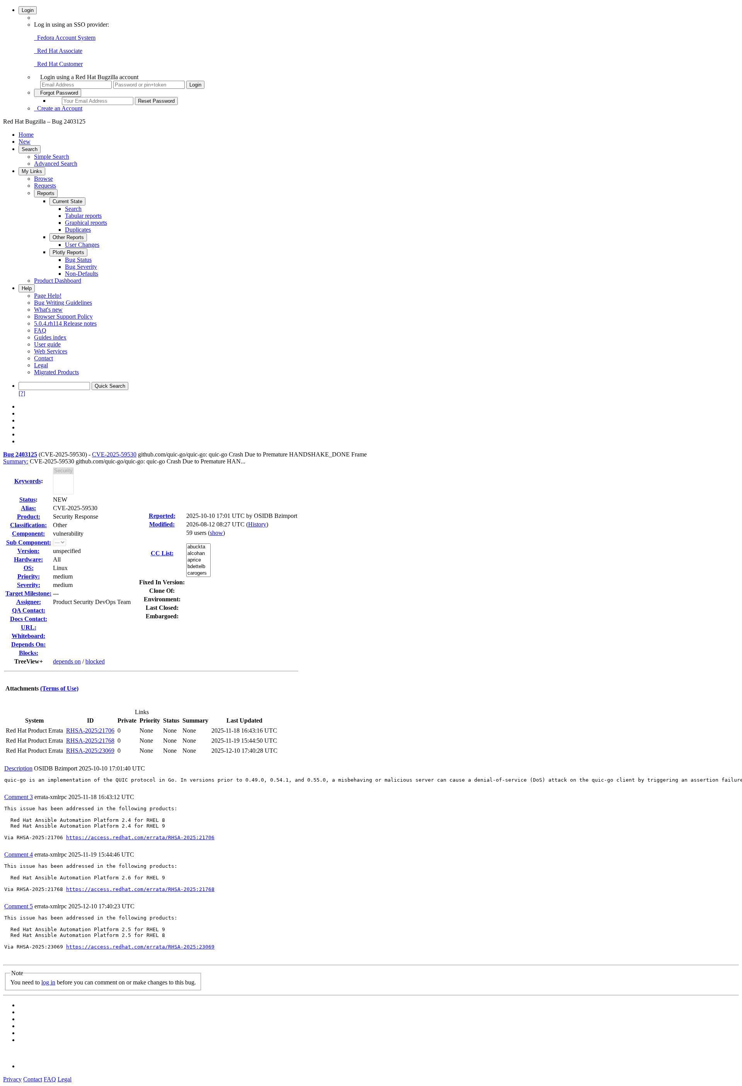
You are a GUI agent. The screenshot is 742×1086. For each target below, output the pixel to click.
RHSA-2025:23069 (90, 750)
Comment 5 (18, 906)
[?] (22, 393)
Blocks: (28, 653)
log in (48, 982)
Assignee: (28, 602)
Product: (28, 516)
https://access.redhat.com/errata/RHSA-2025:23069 (140, 947)
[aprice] (198, 560)
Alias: (28, 508)
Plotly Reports (68, 252)
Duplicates (78, 229)
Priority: (28, 576)
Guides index (50, 337)
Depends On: (28, 644)
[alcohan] (198, 553)
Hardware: (28, 559)
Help (27, 288)
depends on (67, 661)
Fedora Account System (64, 37)
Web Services (50, 351)
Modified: (162, 524)
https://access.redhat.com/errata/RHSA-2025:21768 (140, 889)
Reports (45, 193)
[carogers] (198, 573)
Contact (43, 358)
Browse (43, 178)
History (257, 524)
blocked (95, 661)
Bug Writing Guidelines (63, 302)
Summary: (15, 461)
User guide (47, 344)
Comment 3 (18, 797)
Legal (41, 365)
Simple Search (51, 156)
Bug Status (78, 259)
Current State (67, 201)
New (25, 141)
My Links (32, 171)
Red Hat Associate (58, 51)
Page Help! (47, 295)
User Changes (82, 244)
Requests (45, 185)
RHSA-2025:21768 (90, 740)
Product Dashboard (57, 280)
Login (28, 10)
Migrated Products (56, 372)
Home (26, 134)
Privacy (12, 1079)
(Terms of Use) (59, 688)
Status (27, 499)
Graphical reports (86, 222)
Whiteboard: (28, 636)
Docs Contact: (28, 619)
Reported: (162, 515)
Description (18, 768)
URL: (28, 627)
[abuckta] (198, 547)
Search (29, 149)
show (216, 532)
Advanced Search (55, 163)
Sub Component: (28, 542)
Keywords (27, 481)
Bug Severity (81, 266)
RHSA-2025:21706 (90, 730)
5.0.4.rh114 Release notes (65, 323)
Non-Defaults (81, 273)
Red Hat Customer (58, 64)
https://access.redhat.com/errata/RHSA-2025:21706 (140, 837)
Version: (28, 551)
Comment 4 (18, 854)
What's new (48, 309)
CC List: (162, 553)
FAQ (40, 330)
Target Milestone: (28, 593)
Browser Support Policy (63, 316)
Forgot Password (57, 93)
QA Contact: (28, 610)
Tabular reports (83, 215)
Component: (28, 533)
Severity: (28, 585)
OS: (29, 568)
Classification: (28, 525)
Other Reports (68, 237)
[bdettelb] (198, 566)
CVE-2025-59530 (114, 454)
